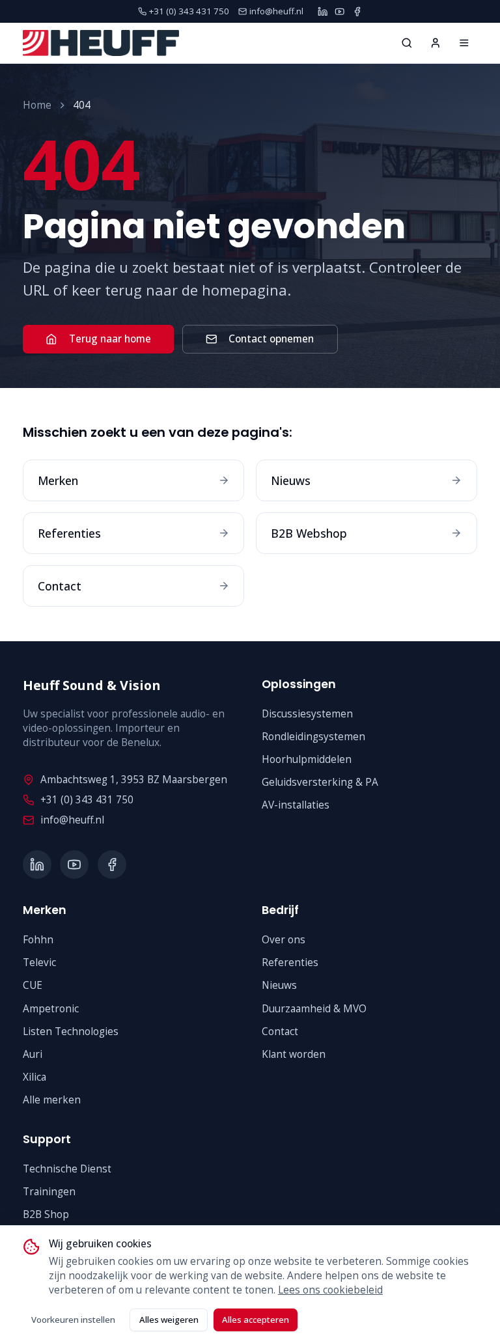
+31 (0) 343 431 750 (86, 800)
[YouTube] (339, 11)
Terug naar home (110, 339)
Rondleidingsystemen (313, 736)
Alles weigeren (169, 1319)
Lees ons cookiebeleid (330, 1290)
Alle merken (52, 1100)
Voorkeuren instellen (73, 1319)
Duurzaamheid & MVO (314, 1009)
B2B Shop (46, 1214)
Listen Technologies (70, 1031)
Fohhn (38, 940)
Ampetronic (51, 1009)
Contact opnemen (271, 339)
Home (37, 105)
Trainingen (49, 1191)
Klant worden (294, 1054)
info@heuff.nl (72, 820)
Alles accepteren (255, 1319)
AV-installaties (295, 805)
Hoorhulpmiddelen (307, 759)
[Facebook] (357, 11)
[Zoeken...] (407, 43)
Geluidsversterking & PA (320, 782)
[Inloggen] (436, 43)
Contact (280, 1031)
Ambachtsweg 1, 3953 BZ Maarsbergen (133, 779)
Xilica (34, 1077)
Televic (39, 962)
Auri (32, 1054)
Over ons (283, 940)
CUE (32, 985)
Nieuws (279, 985)
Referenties (290, 962)
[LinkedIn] (322, 11)
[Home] (464, 43)
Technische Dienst (67, 1169)
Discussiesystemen (307, 714)
